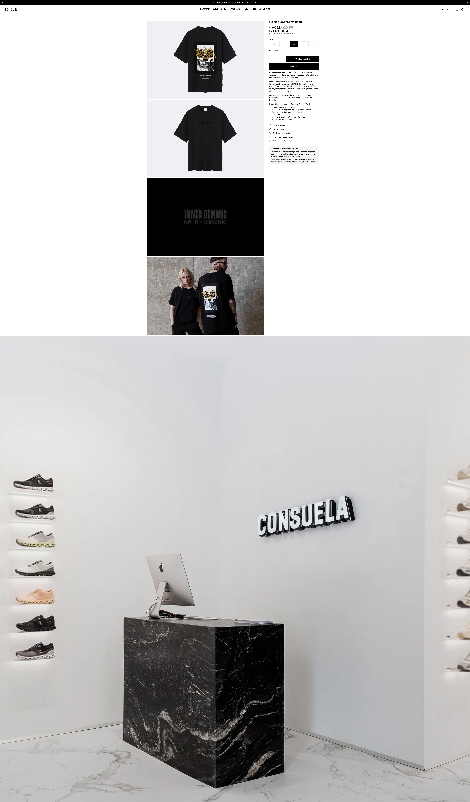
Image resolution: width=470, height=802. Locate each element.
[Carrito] (462, 9)
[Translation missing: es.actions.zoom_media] (205, 60)
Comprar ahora (294, 67)
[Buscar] (452, 9)
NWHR (281, 119)
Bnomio (289, 119)
